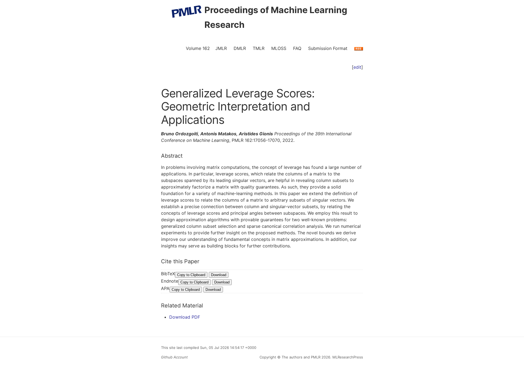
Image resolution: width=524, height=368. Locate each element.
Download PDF (184, 317)
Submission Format (327, 48)
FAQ (297, 48)
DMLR (240, 48)
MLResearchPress (347, 357)
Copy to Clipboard (191, 275)
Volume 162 (198, 48)
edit (357, 67)
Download (218, 275)
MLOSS (278, 48)
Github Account (174, 357)
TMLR (258, 48)
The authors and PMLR (301, 357)
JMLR (221, 48)
